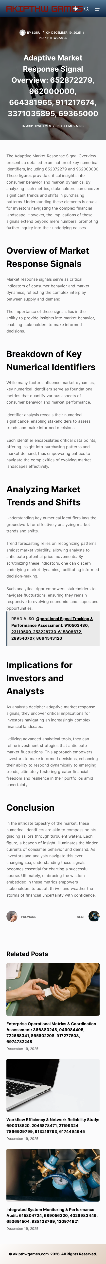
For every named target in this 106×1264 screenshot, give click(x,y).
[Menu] (97, 8)
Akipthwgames (54, 38)
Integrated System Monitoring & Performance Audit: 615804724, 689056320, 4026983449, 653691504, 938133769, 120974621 (52, 1215)
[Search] (86, 9)
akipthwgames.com (31, 1254)
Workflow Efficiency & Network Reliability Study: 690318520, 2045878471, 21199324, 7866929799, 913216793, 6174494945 (52, 1125)
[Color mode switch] (75, 8)
